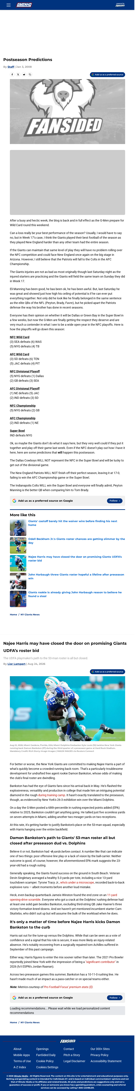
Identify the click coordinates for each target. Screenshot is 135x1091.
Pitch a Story (72, 1055)
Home (13, 614)
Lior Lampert (17, 663)
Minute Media (21, 1076)
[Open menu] (9, 5)
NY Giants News (30, 614)
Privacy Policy (99, 1055)
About (17, 1049)
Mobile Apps (22, 1055)
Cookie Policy (45, 1061)
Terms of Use (22, 1061)
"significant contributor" (100, 962)
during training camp (51, 795)
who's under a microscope (77, 882)
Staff (11, 66)
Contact (69, 1049)
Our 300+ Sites (100, 1049)
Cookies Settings (47, 1067)
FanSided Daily (46, 1055)
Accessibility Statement (106, 1061)
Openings (42, 1049)
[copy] (30, 74)
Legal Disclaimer (74, 1061)
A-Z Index (20, 1067)
